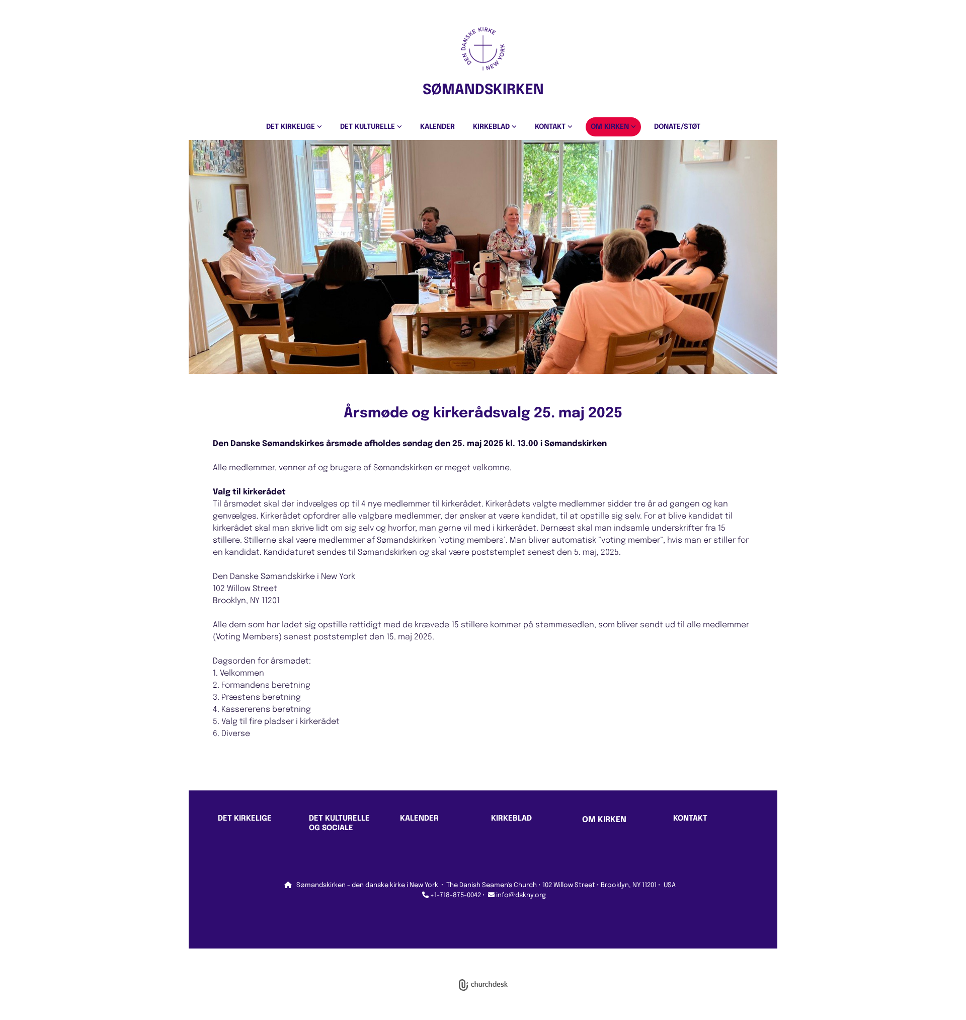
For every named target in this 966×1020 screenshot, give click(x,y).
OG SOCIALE (331, 828)
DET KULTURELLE (368, 126)
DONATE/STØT (677, 126)
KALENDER (437, 126)
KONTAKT (551, 126)
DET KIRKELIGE (291, 126)
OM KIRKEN (611, 126)
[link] (294, 126)
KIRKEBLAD (492, 126)
